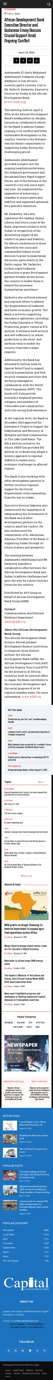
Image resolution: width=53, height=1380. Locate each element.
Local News (13, 753)
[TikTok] (37, 1350)
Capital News (9, 789)
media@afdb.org (14, 621)
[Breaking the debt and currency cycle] (10, 1139)
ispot (10, 715)
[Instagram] (16, 1350)
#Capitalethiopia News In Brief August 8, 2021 (27, 770)
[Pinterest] (30, 60)
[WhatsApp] (37, 60)
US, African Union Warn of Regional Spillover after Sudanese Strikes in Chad (22, 866)
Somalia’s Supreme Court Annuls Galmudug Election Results (26, 832)
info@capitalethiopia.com (26, 1320)
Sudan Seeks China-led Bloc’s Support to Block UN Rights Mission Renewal (25, 854)
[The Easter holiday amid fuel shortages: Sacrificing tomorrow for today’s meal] (10, 1175)
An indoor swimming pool (13, 822)
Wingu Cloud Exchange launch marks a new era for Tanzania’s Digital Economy (25, 947)
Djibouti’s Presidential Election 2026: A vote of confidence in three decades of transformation (34, 1189)
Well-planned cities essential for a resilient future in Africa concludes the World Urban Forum (29, 745)
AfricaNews (10, 9)
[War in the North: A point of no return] (10, 1152)
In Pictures (8, 800)
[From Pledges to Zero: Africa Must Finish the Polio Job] (10, 1125)
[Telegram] (30, 1350)
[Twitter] (23, 60)
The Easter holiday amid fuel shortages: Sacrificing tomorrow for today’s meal (34, 1175)
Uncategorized (14, 766)
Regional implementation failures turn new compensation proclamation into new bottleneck (25, 793)
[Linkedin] (23, 1350)
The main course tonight (13, 813)
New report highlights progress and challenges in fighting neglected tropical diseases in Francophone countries (24, 996)
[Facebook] (16, 60)
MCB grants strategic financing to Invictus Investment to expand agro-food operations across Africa (24, 928)
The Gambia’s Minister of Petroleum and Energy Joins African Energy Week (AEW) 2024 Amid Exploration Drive (24, 978)
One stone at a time (11, 804)
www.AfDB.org (15, 102)
